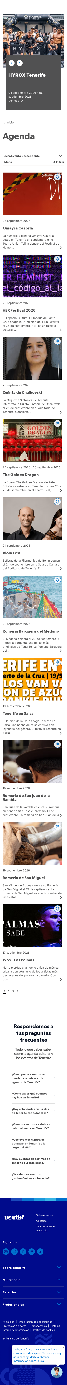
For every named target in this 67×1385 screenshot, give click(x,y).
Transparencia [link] (38, 1325)
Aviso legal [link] (9, 1321)
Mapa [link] (8, 162)
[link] (6, 1251)
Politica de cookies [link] (44, 1329)
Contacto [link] (41, 1220)
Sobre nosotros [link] (44, 1215)
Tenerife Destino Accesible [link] (45, 1228)
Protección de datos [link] (14, 1325)
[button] (11, 63)
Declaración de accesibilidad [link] (36, 1321)
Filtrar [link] (60, 162)
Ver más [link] (13, 100)
